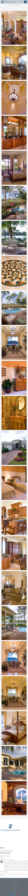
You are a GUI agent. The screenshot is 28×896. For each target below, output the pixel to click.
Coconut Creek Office (14, 886)
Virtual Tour (14, 889)
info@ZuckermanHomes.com (6, 859)
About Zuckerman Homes (14, 882)
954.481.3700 (6, 855)
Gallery (14, 888)
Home (14, 881)
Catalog (14, 885)
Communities (14, 883)
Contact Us (14, 891)
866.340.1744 (7, 856)
